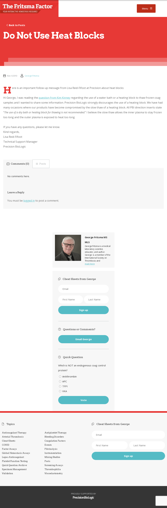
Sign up (83, 310)
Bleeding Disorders (54, 437)
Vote (84, 400)
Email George (84, 339)
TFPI (65, 386)
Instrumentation (53, 453)
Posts (42, 163)
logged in (29, 200)
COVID (5, 445)
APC (64, 381)
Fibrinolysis (51, 449)
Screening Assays (54, 465)
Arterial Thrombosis (12, 437)
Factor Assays (9, 449)
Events (48, 445)
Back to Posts (17, 25)
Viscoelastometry (53, 473)
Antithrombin (69, 376)
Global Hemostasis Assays (16, 453)
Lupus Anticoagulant (13, 457)
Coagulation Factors (55, 441)
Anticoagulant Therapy (14, 432)
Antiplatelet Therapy (56, 432)
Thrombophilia (53, 469)
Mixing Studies (52, 457)
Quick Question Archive (14, 465)
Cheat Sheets (8, 441)
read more (90, 263)
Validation (7, 473)
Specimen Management (14, 469)
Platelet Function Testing (15, 461)
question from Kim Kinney (54, 97)
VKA (64, 391)
